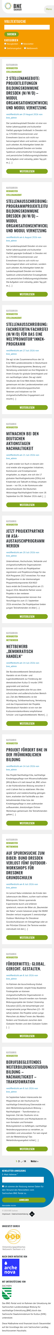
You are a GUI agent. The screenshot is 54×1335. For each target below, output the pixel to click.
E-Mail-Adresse (10, 1174)
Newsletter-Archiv (9, 1206)
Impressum (6, 1214)
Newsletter (28, 44)
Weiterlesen (27, 171)
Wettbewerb (32, 48)
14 (25, 1161)
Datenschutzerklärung (20, 1214)
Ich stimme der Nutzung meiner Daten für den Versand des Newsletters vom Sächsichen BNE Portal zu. (22, 1190)
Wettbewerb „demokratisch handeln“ (19, 652)
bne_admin (11, 117)
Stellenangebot (13, 48)
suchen (11, 34)
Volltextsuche (15, 22)
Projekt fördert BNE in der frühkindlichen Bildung (26, 755)
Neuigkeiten (12, 44)
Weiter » (34, 1161)
